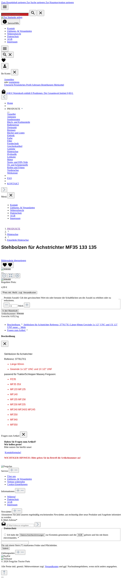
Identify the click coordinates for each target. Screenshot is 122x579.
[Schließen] (2, 272)
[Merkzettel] (3, 61)
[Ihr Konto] (4, 66)
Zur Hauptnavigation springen (60, 2)
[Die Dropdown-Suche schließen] (40, 13)
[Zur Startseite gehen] (11, 17)
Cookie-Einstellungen (17, 484)
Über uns (11, 476)
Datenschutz (13, 36)
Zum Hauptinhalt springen (13, 2)
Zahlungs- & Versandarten (19, 31)
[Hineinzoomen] (17, 275)
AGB (9, 39)
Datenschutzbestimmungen (32, 535)
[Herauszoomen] (4, 275)
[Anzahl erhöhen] (27, 305)
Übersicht (9, 85)
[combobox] (15, 14)
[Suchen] (32, 13)
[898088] (6, 269)
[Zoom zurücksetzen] (11, 275)
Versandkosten (51, 566)
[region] (61, 271)
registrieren (14, 82)
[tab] (17, 330)
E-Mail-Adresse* (9, 520)
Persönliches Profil (23, 85)
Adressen (36, 85)
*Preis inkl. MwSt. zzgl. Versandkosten (19, 292)
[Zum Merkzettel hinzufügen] (7, 265)
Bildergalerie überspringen (13, 260)
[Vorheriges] (4, 97)
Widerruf (11, 496)
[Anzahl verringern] (7, 305)
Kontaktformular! (13, 452)
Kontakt (11, 28)
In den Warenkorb (10, 311)
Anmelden (9, 79)
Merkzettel (59, 85)
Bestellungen (47, 85)
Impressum (12, 42)
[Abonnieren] (38, 524)
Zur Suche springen (36, 2)
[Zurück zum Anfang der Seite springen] (4, 572)
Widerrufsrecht (14, 34)
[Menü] (4, 7)
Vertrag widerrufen (16, 481)
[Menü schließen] (14, 72)
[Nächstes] (4, 189)
